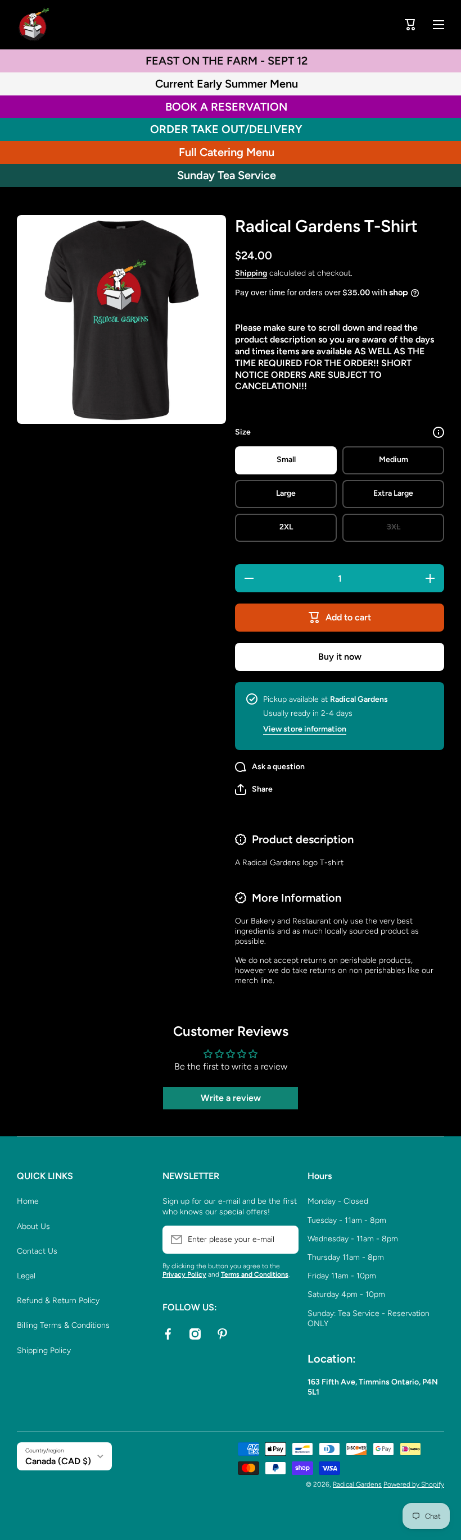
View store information (304, 729)
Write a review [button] (231, 1098)
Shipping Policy (44, 1350)
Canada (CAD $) (58, 1461)
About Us (33, 1226)
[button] (410, 24)
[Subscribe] (284, 1240)
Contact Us (37, 1251)
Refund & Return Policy (58, 1300)
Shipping (251, 273)
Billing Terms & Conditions (63, 1325)
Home (28, 1201)
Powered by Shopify (413, 1484)
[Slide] (438, 432)
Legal (26, 1276)
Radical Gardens (357, 1484)
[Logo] (34, 24)
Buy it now (339, 656)
